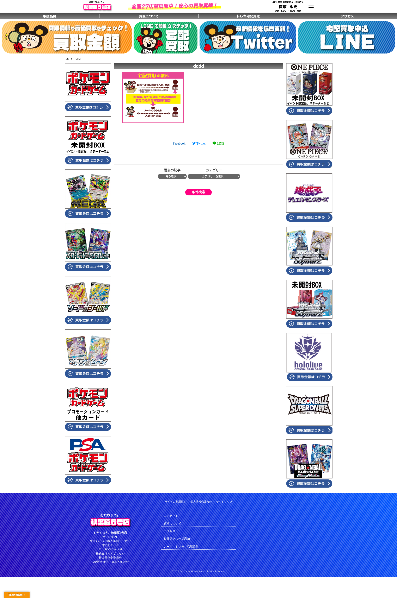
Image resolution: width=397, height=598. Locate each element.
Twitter (201, 143)
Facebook (179, 143)
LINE (220, 143)
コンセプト (171, 515)
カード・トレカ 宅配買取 (182, 546)
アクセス (169, 531)
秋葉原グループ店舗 (177, 538)
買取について (172, 523)
